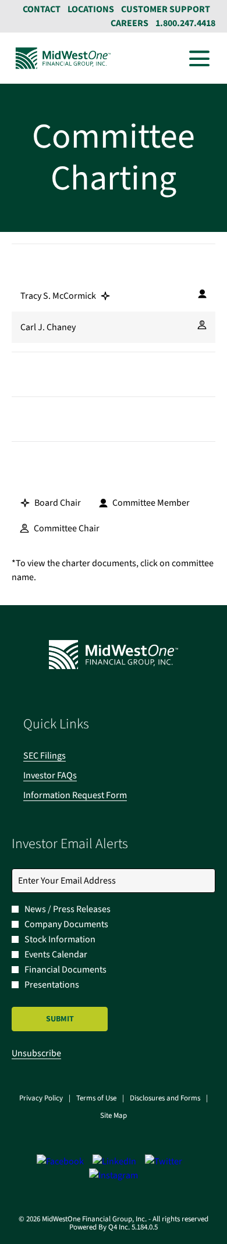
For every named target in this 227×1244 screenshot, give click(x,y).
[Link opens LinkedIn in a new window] (114, 1161)
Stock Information (59, 939)
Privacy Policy (41, 1098)
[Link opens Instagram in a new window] (113, 1175)
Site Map (113, 1116)
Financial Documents (65, 969)
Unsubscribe (36, 1053)
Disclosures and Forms (165, 1098)
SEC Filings (60, 756)
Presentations (51, 984)
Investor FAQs (65, 775)
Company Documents (66, 924)
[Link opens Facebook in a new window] (60, 1161)
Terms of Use (96, 1098)
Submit (60, 1019)
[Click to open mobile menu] (199, 58)
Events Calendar (55, 954)
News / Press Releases (67, 909)
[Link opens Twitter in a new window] (163, 1161)
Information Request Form (90, 795)
